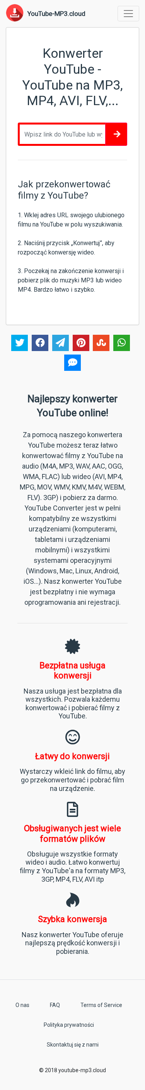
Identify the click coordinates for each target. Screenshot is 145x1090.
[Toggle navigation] (128, 13)
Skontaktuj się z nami (73, 1045)
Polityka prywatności (69, 1025)
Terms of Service (101, 1005)
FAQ (55, 1005)
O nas (22, 1005)
